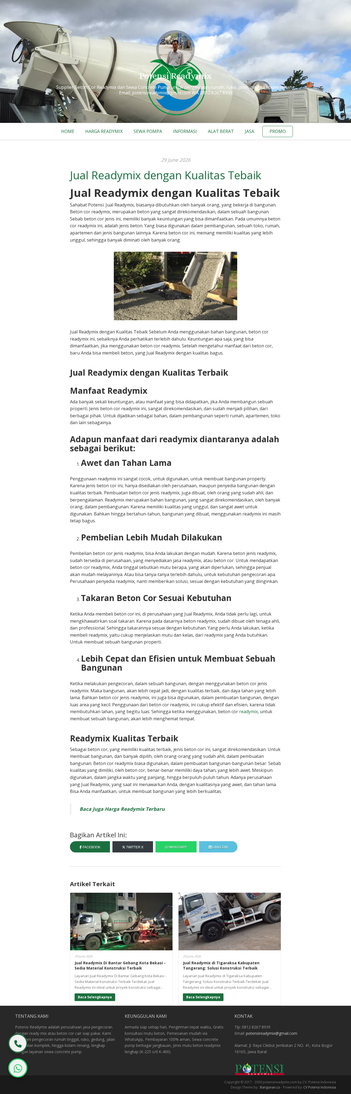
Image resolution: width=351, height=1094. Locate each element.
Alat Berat (221, 131)
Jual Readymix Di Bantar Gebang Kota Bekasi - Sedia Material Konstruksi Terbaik (120, 965)
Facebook (91, 846)
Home (67, 131)
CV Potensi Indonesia (319, 1087)
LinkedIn (220, 846)
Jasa (249, 131)
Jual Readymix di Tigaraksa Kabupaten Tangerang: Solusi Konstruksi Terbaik (221, 965)
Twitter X (134, 846)
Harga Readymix (104, 131)
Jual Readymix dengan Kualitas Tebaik (165, 175)
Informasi (185, 131)
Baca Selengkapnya (95, 997)
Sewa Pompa (148, 131)
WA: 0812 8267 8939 (212, 93)
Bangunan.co (270, 1087)
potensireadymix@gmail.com (271, 1033)
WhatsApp (177, 846)
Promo (278, 131)
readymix (248, 711)
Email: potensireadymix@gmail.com (155, 93)
